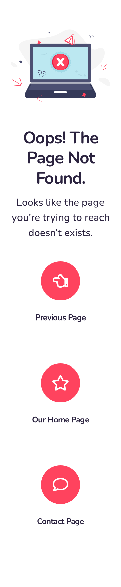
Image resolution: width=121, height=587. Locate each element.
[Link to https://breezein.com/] (60, 383)
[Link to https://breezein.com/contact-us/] (60, 484)
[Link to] (60, 281)
